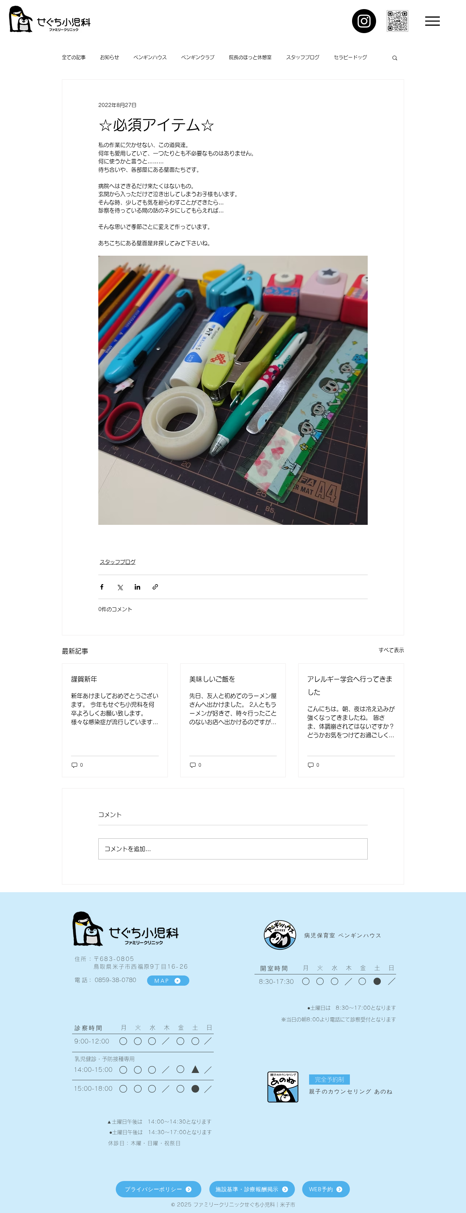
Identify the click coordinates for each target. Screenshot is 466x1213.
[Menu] (432, 21)
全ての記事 (74, 57)
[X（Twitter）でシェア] (119, 586)
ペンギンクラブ (197, 57)
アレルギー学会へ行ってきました (349, 685)
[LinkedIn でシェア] (137, 586)
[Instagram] (364, 21)
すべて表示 (391, 650)
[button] (394, 57)
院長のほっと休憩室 (250, 57)
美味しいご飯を (212, 679)
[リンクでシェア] (155, 586)
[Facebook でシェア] (101, 586)
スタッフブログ (302, 57)
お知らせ (109, 57)
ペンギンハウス (150, 57)
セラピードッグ (350, 57)
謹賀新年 (84, 679)
